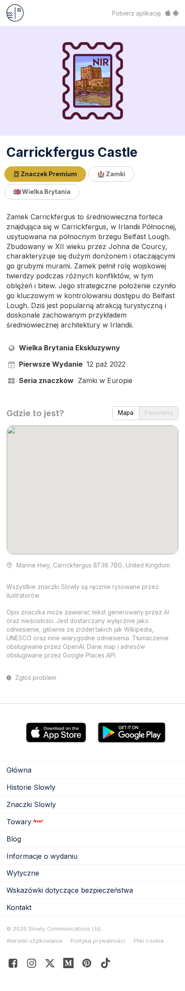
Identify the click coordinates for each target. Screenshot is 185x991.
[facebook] (13, 965)
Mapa (125, 412)
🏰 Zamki (111, 174)
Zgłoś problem (34, 677)
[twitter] (50, 965)
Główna (18, 770)
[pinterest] (68, 965)
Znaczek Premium (48, 174)
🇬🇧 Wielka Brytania (42, 191)
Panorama (159, 412)
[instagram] (31, 965)
